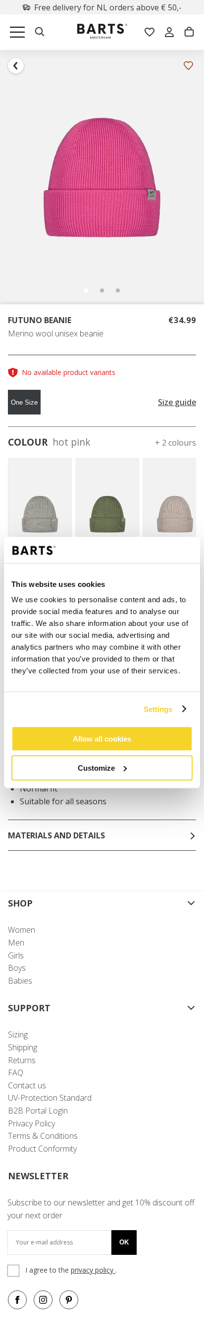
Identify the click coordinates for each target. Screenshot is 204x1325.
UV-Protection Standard (50, 1097)
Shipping (22, 1047)
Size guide (177, 402)
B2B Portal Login (38, 1110)
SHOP (20, 903)
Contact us (27, 1085)
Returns (22, 1060)
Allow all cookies (102, 739)
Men (16, 942)
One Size (24, 402)
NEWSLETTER (38, 1176)
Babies (20, 980)
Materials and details (56, 835)
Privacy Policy (31, 1123)
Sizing (18, 1034)
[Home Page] (102, 32)
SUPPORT (29, 1008)
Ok (124, 1242)
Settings (158, 708)
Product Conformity (42, 1148)
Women (21, 929)
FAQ (15, 1072)
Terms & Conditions (43, 1135)
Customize (96, 767)
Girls (16, 955)
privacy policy (93, 1270)
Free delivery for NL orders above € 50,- (108, 7)
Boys (17, 967)
